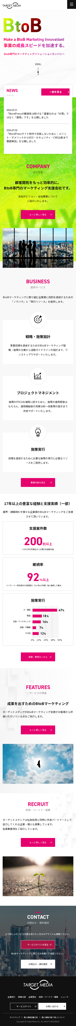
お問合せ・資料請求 (38, 964)
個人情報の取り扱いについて (53, 1017)
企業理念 (32, 996)
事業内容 (22, 996)
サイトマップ (15, 1017)
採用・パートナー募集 (48, 996)
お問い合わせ (52, 1006)
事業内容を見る (38, 482)
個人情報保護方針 (31, 1017)
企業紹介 (11, 996)
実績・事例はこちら (38, 656)
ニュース (64, 996)
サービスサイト (23, 1006)
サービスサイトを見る (38, 944)
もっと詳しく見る (38, 214)
